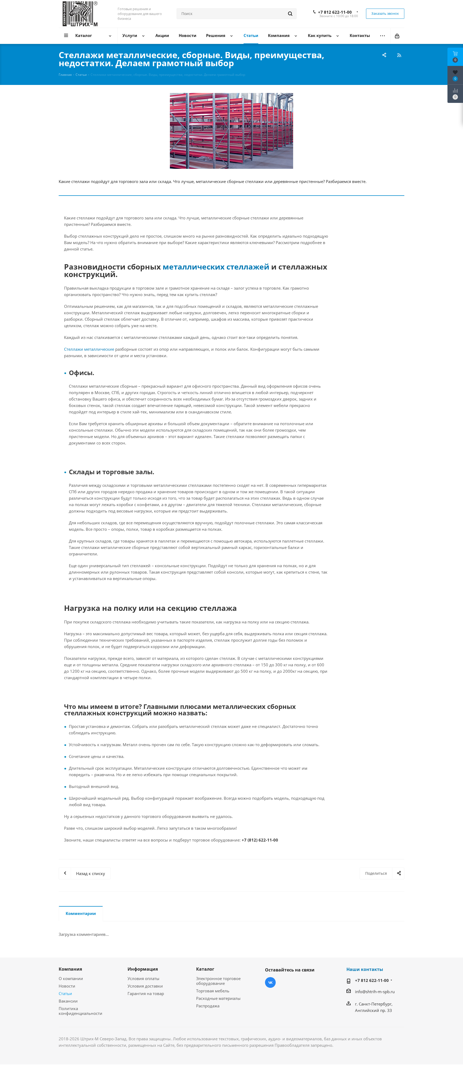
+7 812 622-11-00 (335, 12)
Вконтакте (270, 982)
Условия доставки (145, 986)
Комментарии (81, 913)
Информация (143, 969)
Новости (67, 986)
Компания (70, 969)
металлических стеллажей (216, 266)
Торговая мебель (212, 990)
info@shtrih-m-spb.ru (375, 991)
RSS (399, 55)
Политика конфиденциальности (80, 1011)
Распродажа (207, 1005)
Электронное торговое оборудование (218, 981)
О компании (71, 978)
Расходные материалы (218, 998)
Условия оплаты (143, 978)
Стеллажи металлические (89, 349)
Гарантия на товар (146, 993)
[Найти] (290, 13)
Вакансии (68, 1001)
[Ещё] (382, 36)
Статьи (65, 993)
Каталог (205, 969)
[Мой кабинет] (397, 35)
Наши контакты (364, 969)
